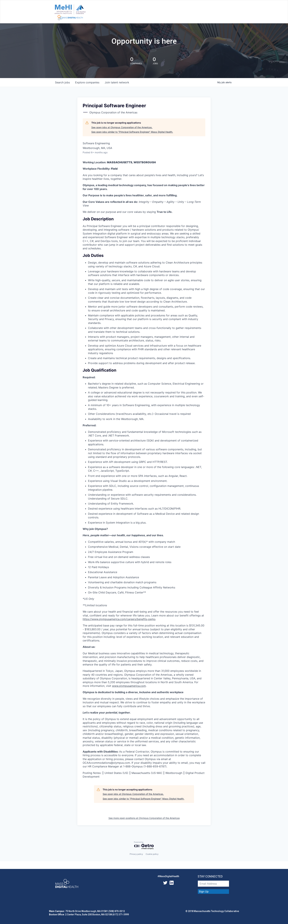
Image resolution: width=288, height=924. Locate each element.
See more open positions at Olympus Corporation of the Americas (144, 818)
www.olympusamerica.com (129, 685)
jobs (62, 82)
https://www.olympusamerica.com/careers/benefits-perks (119, 619)
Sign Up (203, 891)
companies (87, 82)
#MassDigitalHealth (168, 876)
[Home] (70, 12)
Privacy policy (136, 854)
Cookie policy (152, 854)
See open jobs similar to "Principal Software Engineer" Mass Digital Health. (132, 131)
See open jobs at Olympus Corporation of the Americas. (121, 127)
